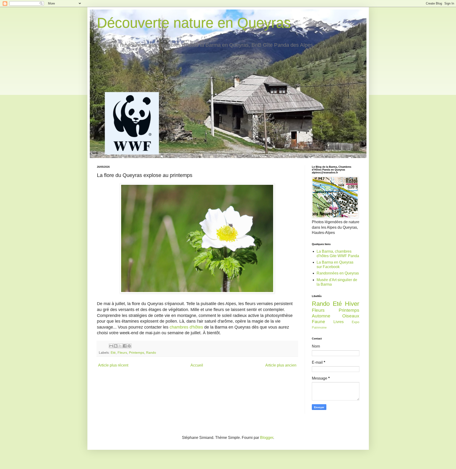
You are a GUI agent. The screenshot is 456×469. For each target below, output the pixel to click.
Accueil (196, 365)
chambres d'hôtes (186, 327)
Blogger (266, 438)
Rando (151, 352)
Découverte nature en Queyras (194, 23)
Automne (321, 315)
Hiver (352, 303)
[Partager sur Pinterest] (129, 346)
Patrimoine (319, 327)
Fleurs (122, 352)
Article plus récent (113, 365)
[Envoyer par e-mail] (111, 346)
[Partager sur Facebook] (124, 346)
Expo (355, 322)
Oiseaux (350, 315)
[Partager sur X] (120, 346)
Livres (338, 322)
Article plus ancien (280, 365)
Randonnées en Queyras (338, 273)
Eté (113, 352)
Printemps (136, 352)
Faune (318, 321)
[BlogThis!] (115, 346)
